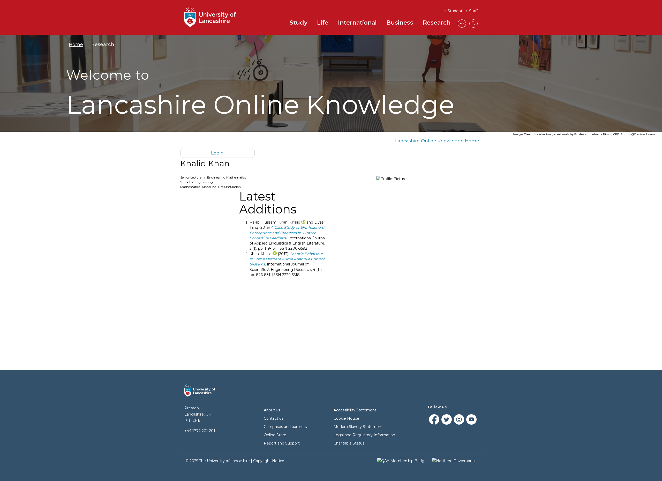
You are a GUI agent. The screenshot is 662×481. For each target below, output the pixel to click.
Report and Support (282, 443)
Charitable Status (349, 443)
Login (217, 153)
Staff (473, 11)
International (357, 22)
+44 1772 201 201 (199, 430)
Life (322, 22)
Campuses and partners (285, 426)
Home (76, 44)
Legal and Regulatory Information (364, 435)
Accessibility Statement (355, 410)
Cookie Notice (346, 418)
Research (436, 22)
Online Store (275, 435)
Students (456, 11)
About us (272, 410)
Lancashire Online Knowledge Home (437, 140)
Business (399, 22)
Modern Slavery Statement (358, 426)
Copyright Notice (268, 460)
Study (298, 22)
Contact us (273, 418)
